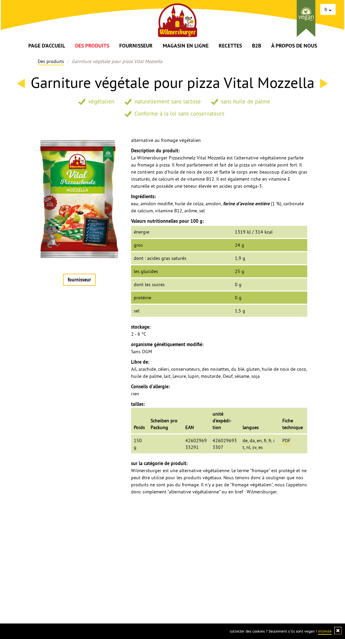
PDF (286, 440)
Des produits (92, 45)
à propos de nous (294, 45)
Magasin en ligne (186, 45)
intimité (325, 631)
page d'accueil (46, 45)
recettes (230, 45)
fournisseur (136, 45)
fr (326, 9)
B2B (256, 45)
